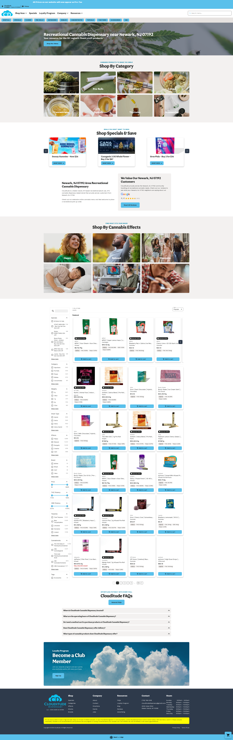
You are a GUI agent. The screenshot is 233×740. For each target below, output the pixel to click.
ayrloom (160, 473)
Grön (131, 387)
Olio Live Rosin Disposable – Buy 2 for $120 (165, 157)
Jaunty (160, 515)
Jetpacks (76, 557)
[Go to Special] (67, 145)
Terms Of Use (185, 727)
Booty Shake (162, 387)
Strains (70, 709)
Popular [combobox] (176, 309)
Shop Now (20, 13)
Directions (96, 706)
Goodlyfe (76, 518)
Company (61, 13)
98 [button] (138, 583)
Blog (118, 706)
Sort (175, 307)
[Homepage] (55, 700)
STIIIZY (132, 476)
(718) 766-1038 (147, 700)
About (95, 700)
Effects (70, 706)
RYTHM (76, 390)
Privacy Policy (176, 727)
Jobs (94, 712)
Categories (72, 703)
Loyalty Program (47, 13)
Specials (33, 13)
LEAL (103, 434)
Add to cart (87, 359)
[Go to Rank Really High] (116, 737)
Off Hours (133, 557)
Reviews (120, 709)
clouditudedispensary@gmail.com (154, 703)
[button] (15, 6)
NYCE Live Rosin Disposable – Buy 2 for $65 (115, 157)
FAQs (119, 700)
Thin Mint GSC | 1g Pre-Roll (111, 437)
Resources (76, 13)
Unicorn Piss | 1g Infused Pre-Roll (113, 520)
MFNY (76, 341)
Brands (70, 712)
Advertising (121, 712)
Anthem (104, 390)
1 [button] (117, 583)
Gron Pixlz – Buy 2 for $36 (64, 156)
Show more (54, 359)
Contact (95, 703)
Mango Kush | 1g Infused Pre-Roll (113, 562)
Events (95, 709)
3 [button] (124, 583)
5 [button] (131, 583)
